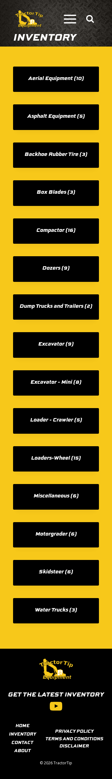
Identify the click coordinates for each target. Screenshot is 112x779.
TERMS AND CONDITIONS (74, 738)
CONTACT (22, 742)
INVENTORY (22, 734)
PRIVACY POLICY (74, 731)
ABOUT (22, 750)
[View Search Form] (90, 19)
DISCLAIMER (74, 745)
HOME (23, 725)
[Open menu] (70, 19)
